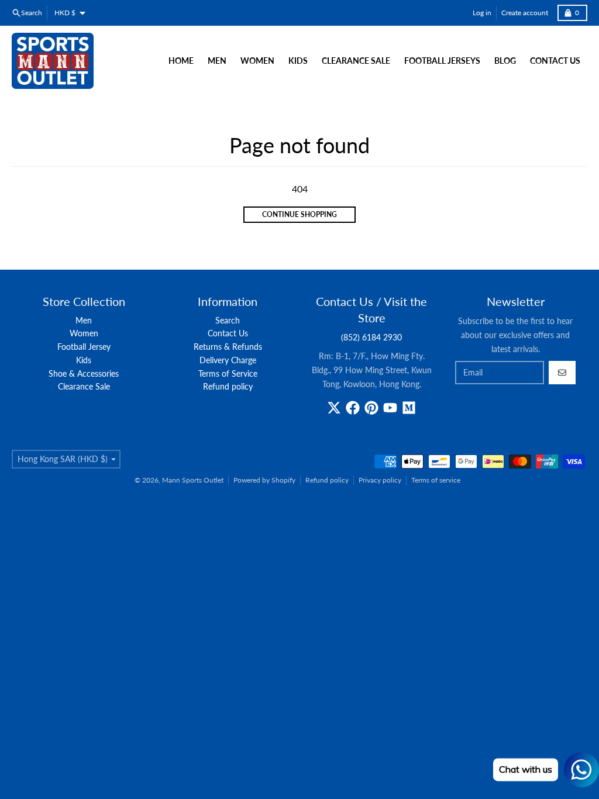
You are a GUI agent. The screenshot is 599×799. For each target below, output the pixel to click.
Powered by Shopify (264, 480)
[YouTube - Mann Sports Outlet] (390, 408)
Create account (524, 12)
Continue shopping (299, 214)
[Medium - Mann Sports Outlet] (409, 408)
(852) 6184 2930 (371, 337)
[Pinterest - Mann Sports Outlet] (371, 408)
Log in (482, 12)
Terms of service (435, 480)
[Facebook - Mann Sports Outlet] (353, 408)
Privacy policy (380, 480)
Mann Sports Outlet (192, 480)
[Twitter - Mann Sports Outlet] (334, 408)
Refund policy (327, 480)
